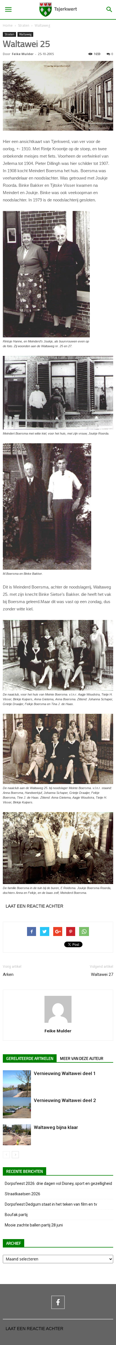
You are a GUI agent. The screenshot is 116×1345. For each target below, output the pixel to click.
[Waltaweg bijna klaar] (17, 1134)
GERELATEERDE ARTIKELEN (29, 1059)
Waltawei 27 (102, 974)
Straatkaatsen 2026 (22, 1194)
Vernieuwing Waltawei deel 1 (65, 1073)
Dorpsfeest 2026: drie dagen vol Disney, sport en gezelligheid (58, 1183)
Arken (8, 974)
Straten (23, 25)
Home (8, 25)
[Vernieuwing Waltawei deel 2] (17, 1107)
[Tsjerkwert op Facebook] (58, 1302)
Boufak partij (16, 1214)
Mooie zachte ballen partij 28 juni (34, 1225)
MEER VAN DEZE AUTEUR (81, 1059)
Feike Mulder (23, 54)
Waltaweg (42, 25)
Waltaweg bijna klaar (56, 1127)
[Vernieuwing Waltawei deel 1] (17, 1089)
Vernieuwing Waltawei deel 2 (65, 1100)
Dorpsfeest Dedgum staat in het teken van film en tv (51, 1204)
